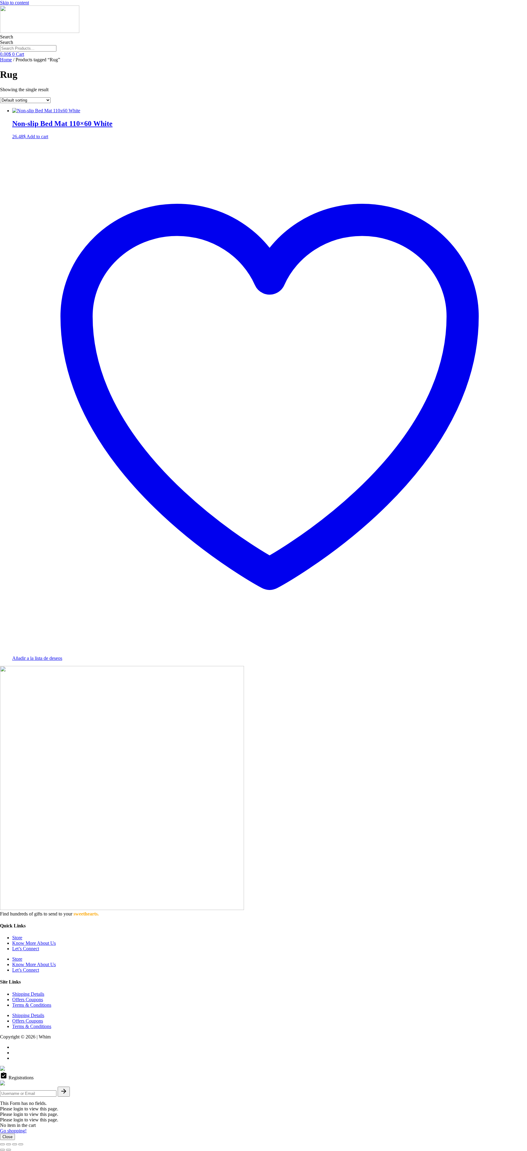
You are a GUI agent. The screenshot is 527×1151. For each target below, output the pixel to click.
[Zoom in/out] (2, 1144)
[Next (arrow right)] (8, 1150)
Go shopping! (13, 1130)
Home (6, 59)
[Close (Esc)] (20, 1144)
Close (7, 1137)
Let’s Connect (25, 948)
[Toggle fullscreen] (8, 1144)
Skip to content (14, 2)
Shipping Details (28, 994)
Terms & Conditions (31, 1005)
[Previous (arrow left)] (2, 1150)
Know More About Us (34, 943)
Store (17, 937)
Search (6, 36)
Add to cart (37, 136)
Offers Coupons (27, 999)
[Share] (14, 1144)
